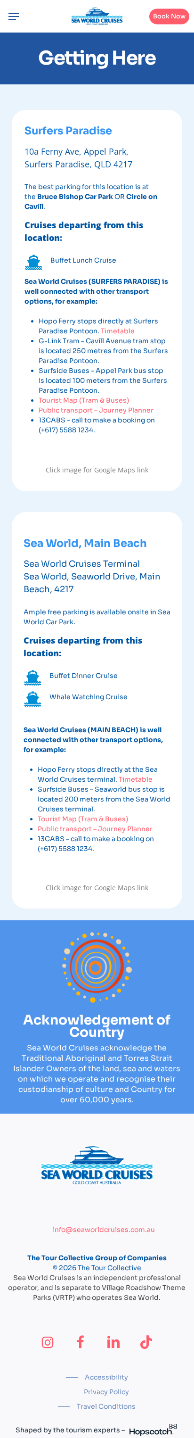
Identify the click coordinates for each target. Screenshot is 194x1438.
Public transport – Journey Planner (96, 410)
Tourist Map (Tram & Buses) (84, 400)
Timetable (118, 331)
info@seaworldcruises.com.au (104, 1229)
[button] (13, 16)
